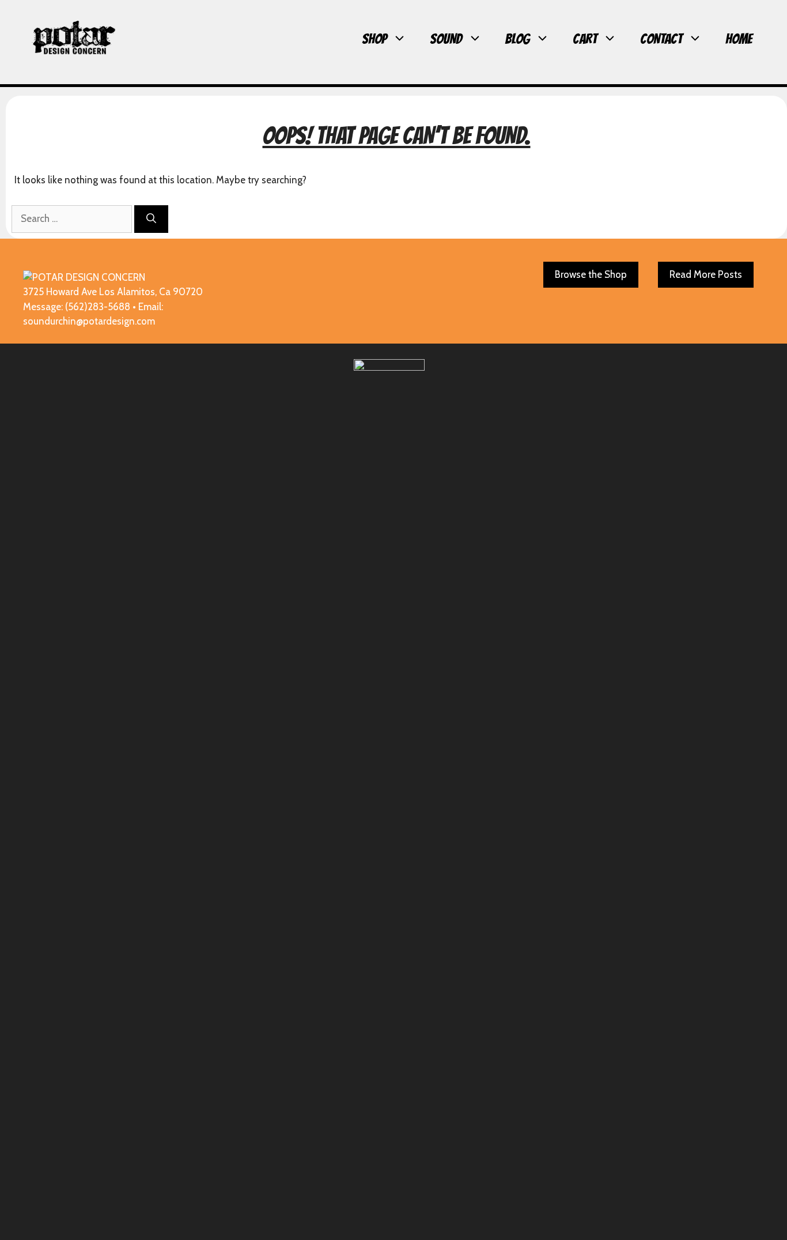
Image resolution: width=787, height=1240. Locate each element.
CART (585, 39)
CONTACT (661, 39)
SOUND (446, 39)
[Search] (151, 219)
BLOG (517, 39)
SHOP (374, 39)
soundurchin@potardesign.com (89, 321)
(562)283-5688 (97, 306)
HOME (738, 39)
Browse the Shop (591, 274)
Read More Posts (705, 274)
